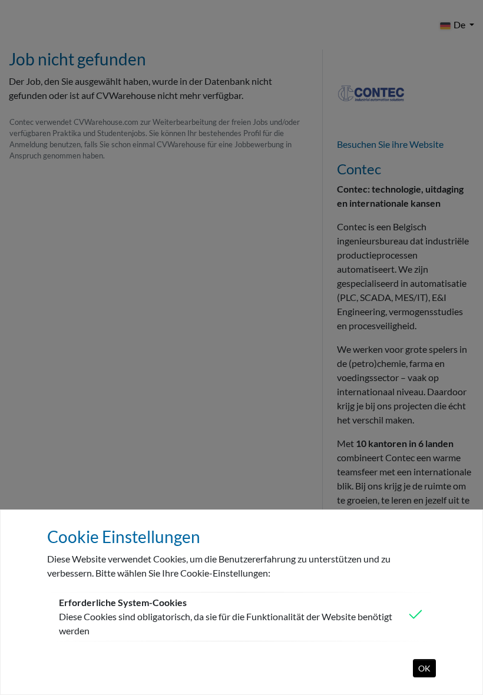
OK (424, 668)
